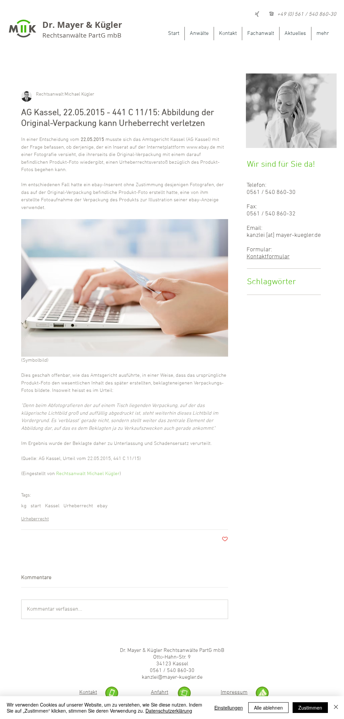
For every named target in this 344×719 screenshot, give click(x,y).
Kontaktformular (268, 256)
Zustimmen (310, 707)
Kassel (52, 506)
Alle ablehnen (268, 707)
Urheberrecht (78, 506)
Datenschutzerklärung (168, 710)
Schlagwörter (271, 282)
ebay (102, 506)
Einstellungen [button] (228, 707)
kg (24, 506)
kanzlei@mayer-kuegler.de (172, 677)
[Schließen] (336, 708)
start (36, 506)
